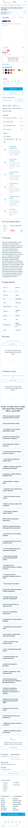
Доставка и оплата (17, 800)
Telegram (17, 782)
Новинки (3, 806)
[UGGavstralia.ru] (13, 739)
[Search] (22, 2)
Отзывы (14, 808)
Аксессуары (3, 809)
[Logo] (6, 2)
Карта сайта (15, 809)
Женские (5, 5)
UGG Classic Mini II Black (16, 225)
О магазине (15, 798)
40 (4, 83)
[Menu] (1, 2)
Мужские (3, 802)
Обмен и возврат (17, 802)
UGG (10, 12)
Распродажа (4, 808)
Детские (3, 804)
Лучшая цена (12, 209)
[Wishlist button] (23, 47)
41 (8, 83)
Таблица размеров (17, 804)
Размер (5, 79)
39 (18, 81)
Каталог (3, 798)
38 (15, 81)
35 (4, 81)
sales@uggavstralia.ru (6, 769)
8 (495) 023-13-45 (5, 756)
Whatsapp (17, 784)
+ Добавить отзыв (13, 344)
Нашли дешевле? (5, 64)
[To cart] (21, 231)
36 (8, 81)
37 (11, 81)
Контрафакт (15, 806)
